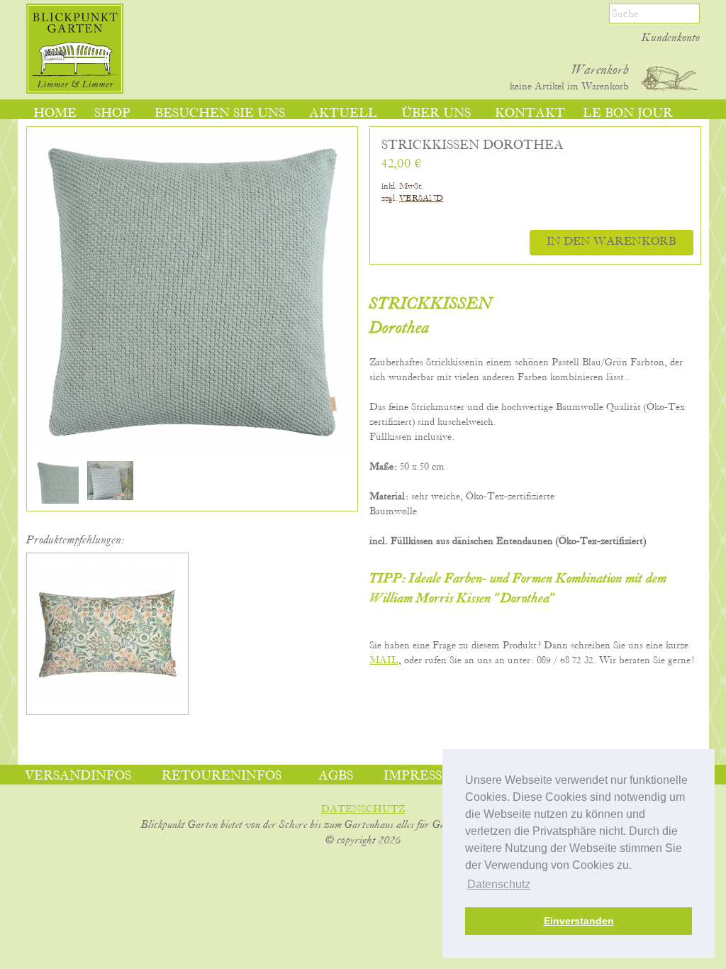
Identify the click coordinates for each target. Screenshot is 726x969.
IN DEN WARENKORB (611, 242)
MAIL (383, 660)
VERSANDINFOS (78, 776)
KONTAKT (530, 113)
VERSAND (421, 198)
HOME (55, 113)
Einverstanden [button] (579, 920)
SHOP (112, 113)
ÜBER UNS (436, 113)
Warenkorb (600, 70)
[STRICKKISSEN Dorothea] (56, 500)
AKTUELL (343, 113)
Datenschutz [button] (498, 884)
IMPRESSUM (424, 776)
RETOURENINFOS (221, 776)
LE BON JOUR (628, 113)
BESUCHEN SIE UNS (220, 113)
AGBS (335, 776)
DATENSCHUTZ (363, 809)
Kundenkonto (671, 38)
